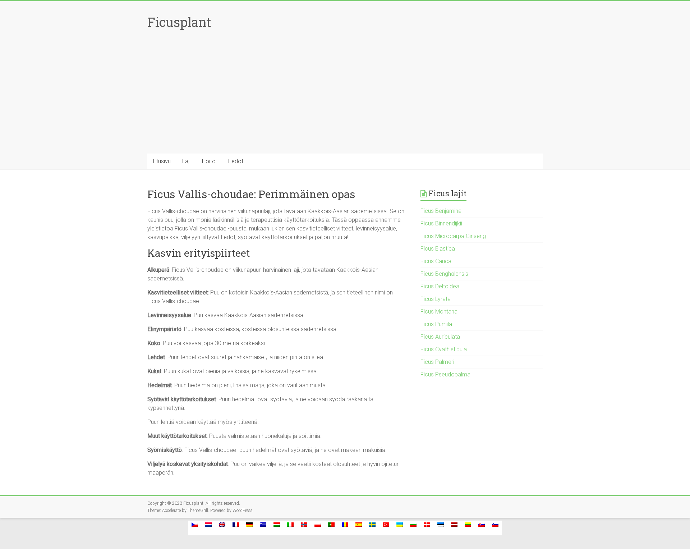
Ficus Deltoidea (439, 286)
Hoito (209, 161)
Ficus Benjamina (440, 210)
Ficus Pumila (436, 324)
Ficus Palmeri (437, 361)
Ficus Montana (438, 311)
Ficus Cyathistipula (443, 349)
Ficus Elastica (437, 248)
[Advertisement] (345, 99)
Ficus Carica (435, 261)
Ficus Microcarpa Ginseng (453, 236)
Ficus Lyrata (435, 299)
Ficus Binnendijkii (441, 223)
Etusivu (162, 161)
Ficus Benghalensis (444, 273)
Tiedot (235, 161)
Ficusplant (179, 22)
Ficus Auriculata (440, 336)
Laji (186, 161)
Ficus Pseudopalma (445, 374)
